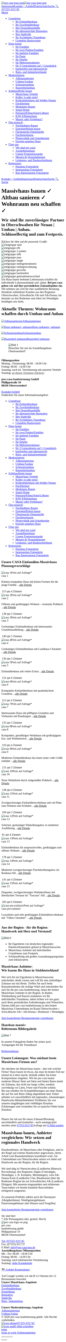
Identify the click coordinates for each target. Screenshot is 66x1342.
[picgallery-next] (5, 1339)
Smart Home (22, 109)
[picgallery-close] (2, 1336)
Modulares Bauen (25, 106)
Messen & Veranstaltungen (30, 157)
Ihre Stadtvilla (23, 34)
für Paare (20, 56)
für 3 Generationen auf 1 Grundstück (35, 65)
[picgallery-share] (5, 1336)
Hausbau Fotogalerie (27, 166)
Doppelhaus (8, 1291)
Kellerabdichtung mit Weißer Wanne (35, 100)
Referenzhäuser (10, 1051)
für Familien (22, 46)
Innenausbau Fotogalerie (29, 169)
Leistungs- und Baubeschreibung (33, 160)
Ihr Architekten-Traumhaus (30, 37)
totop (4, 1329)
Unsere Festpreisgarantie (29, 153)
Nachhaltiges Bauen (26, 125)
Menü (4, 12)
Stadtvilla (6, 1297)
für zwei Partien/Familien (29, 49)
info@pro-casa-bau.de (23, 1247)
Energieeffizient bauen (27, 128)
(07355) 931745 (10, 9)
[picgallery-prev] (2, 1339)
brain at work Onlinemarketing (18, 1332)
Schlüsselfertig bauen (20, 90)
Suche (4, 182)
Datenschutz (41, 6)
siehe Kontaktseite (22, 1263)
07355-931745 (25, 1125)
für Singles (21, 59)
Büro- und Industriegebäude (31, 72)
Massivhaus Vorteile (26, 94)
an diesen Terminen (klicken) (28, 372)
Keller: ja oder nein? (26, 97)
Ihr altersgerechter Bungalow (31, 31)
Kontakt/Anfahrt (10, 391)
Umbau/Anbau (9, 1313)
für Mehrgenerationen (27, 62)
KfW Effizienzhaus (26, 116)
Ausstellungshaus (25, 150)
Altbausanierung (24, 78)
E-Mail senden (55, 1125)
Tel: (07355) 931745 (12, 1241)
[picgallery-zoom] (11, 1336)
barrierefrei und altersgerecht (31, 68)
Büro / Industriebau (12, 1301)
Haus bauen (15, 43)
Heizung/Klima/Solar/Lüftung (32, 112)
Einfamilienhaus (10, 1285)
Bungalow (7, 1294)
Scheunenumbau (24, 84)
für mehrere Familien (27, 53)
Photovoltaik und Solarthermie (32, 138)
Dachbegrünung (24, 135)
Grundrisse (14, 18)
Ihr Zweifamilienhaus (27, 24)
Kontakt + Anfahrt (24, 6)
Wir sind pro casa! (25, 147)
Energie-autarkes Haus (28, 141)
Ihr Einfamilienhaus (26, 21)
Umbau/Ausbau (24, 81)
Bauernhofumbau (25, 87)
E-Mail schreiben (23, 1326)
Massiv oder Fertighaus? (29, 119)
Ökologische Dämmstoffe (29, 131)
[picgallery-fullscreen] (8, 1336)
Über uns (13, 144)
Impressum (7, 6)
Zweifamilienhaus (11, 1288)
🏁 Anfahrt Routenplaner (15, 1269)
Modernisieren (16, 75)
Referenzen (14, 163)
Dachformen (22, 103)
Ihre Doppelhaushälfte (27, 27)
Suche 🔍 (53, 6)
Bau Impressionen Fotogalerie (32, 172)
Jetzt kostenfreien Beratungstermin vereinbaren (27, 1018)
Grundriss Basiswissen (28, 40)
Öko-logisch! (15, 122)
